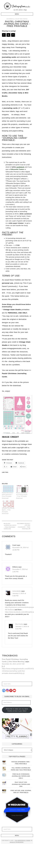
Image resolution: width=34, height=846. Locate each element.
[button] (17, 14)
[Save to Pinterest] (13, 35)
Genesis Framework (16, 842)
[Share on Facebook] (4, 35)
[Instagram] (7, 690)
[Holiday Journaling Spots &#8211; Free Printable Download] (8, 504)
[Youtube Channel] (14, 690)
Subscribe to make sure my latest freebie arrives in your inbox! (17, 710)
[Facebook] (3, 690)
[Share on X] (9, 35)
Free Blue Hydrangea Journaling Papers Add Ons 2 (21, 776)
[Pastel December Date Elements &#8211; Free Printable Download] (8, 488)
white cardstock (25, 214)
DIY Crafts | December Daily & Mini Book (15, 93)
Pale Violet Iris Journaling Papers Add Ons (21, 784)
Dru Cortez (19, 624)
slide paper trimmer (16, 223)
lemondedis (16, 591)
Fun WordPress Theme (22, 840)
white (14, 167)
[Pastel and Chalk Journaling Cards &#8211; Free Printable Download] (22, 488)
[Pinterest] (10, 690)
